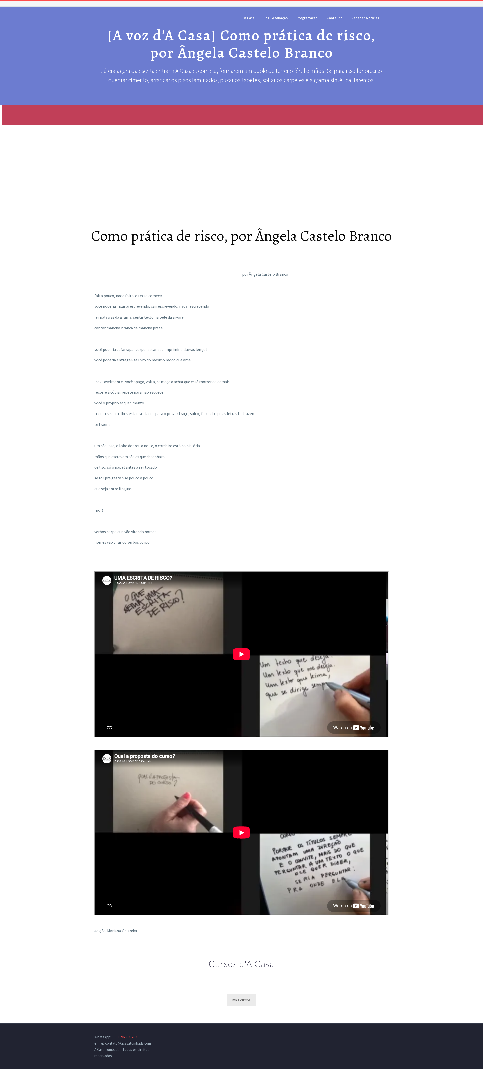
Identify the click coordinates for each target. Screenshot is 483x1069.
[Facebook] (368, 1037)
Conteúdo (334, 18)
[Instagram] (381, 1037)
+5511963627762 (124, 1036)
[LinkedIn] (374, 1037)
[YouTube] (387, 1037)
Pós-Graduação (275, 18)
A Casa (249, 18)
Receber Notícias (365, 18)
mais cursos (241, 1000)
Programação (307, 18)
